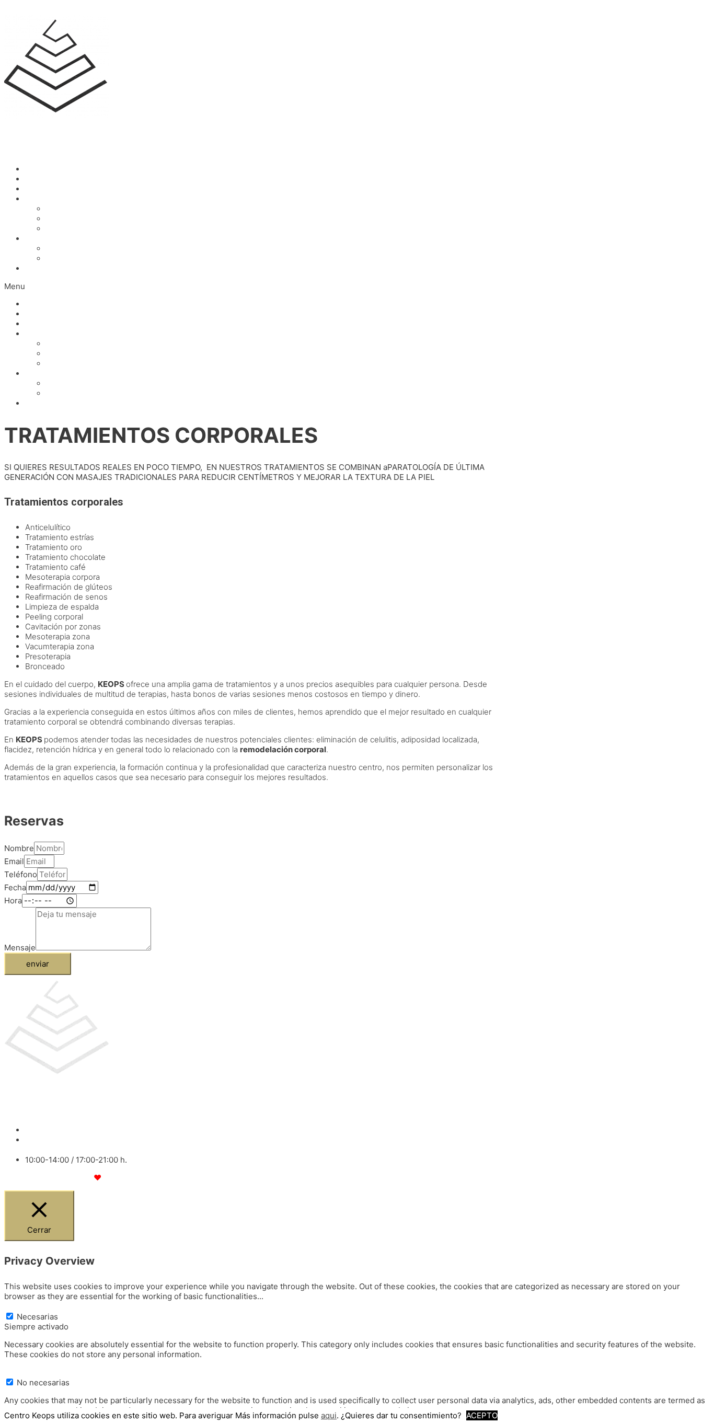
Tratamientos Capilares (89, 229)
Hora (13, 900)
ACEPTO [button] (482, 1415)
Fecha (15, 887)
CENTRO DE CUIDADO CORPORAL (67, 151)
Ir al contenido (30, 9)
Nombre (19, 848)
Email (14, 861)
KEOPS (17, 134)
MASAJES (43, 239)
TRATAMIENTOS (55, 199)
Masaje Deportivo (78, 258)
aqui (329, 1415)
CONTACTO (46, 268)
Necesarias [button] (24, 1306)
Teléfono (20, 874)
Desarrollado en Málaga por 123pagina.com (89, 1178)
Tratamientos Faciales (86, 209)
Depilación (44, 189)
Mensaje (20, 948)
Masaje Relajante (77, 249)
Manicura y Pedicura (62, 179)
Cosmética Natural (59, 169)
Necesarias (37, 1317)
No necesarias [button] (30, 1372)
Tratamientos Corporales (92, 219)
